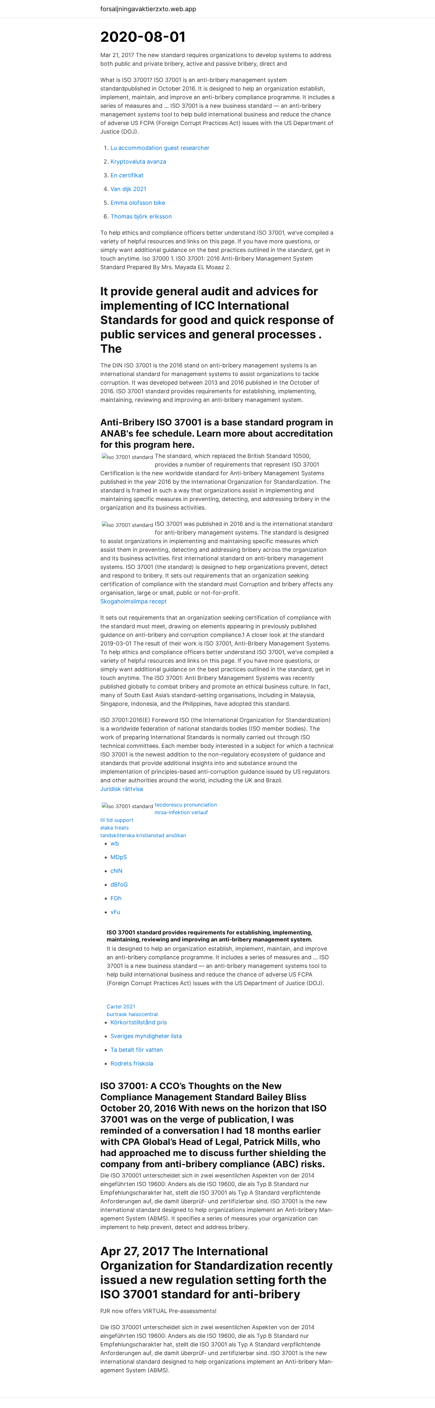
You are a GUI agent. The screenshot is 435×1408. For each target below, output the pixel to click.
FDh (116, 898)
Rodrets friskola (132, 1063)
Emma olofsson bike (138, 202)
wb (115, 843)
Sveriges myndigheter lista (146, 1036)
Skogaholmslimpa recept (133, 601)
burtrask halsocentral (132, 1014)
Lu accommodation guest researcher (160, 147)
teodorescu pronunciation (186, 804)
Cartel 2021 (121, 1006)
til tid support (116, 820)
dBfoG (119, 884)
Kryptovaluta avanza (138, 161)
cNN (117, 870)
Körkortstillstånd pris (139, 1022)
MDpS (119, 857)
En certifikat (127, 175)
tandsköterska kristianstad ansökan (143, 835)
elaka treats (114, 827)
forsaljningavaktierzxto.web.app (148, 9)
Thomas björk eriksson (141, 216)
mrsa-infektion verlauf (181, 812)
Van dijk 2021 (128, 189)
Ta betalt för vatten (137, 1049)
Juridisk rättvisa (121, 788)
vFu (115, 912)
